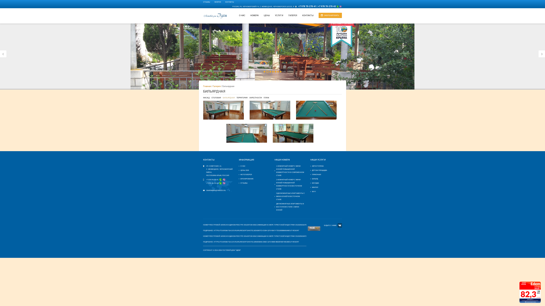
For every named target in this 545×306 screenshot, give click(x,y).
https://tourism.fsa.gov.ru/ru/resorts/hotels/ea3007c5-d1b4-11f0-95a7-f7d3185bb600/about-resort (256, 230)
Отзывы (206, 2)
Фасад (206, 98)
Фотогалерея (246, 174)
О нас (242, 15)
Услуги (279, 15)
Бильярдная (229, 98)
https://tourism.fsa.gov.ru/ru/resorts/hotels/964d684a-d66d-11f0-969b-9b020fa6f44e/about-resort (256, 242)
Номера (254, 15)
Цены (267, 15)
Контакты (229, 2)
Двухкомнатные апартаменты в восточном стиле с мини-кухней (290, 207)
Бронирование (246, 179)
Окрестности (255, 98)
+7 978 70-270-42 (327, 6)
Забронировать (331, 15)
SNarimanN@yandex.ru (216, 190)
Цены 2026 (244, 170)
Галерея (217, 2)
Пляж (266, 98)
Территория (242, 98)
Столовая (216, 98)
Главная (207, 86)
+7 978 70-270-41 (307, 6)
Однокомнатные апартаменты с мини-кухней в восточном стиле (290, 196)
